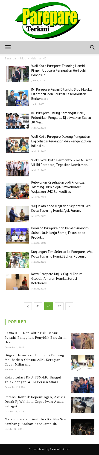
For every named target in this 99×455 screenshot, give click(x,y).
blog (23, 58)
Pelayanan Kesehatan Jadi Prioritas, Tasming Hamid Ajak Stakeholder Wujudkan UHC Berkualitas (58, 187)
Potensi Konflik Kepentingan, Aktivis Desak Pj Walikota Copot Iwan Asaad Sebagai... (35, 401)
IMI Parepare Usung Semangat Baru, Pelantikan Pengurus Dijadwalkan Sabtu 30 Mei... (61, 117)
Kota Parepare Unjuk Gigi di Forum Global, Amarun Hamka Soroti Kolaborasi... (56, 278)
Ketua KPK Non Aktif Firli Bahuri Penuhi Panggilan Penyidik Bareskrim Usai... (36, 337)
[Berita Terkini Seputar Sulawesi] (49, 20)
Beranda (10, 58)
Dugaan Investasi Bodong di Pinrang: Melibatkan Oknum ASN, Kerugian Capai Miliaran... (35, 359)
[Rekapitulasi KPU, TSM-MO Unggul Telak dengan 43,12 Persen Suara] (82, 385)
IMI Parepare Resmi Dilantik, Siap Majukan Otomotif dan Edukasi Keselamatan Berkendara (62, 94)
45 (38, 306)
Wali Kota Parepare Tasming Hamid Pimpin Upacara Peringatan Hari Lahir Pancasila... (59, 70)
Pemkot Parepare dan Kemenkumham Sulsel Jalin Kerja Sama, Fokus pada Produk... (60, 233)
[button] (92, 47)
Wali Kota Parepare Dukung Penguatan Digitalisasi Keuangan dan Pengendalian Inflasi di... (61, 141)
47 (59, 306)
